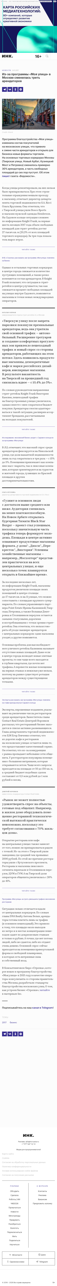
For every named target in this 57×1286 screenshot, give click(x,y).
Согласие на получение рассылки (18, 1175)
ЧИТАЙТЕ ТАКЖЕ (28, 249)
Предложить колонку (42, 1204)
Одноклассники (16, 1262)
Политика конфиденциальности (16, 1167)
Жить (14, 1236)
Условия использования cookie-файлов (20, 1171)
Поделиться (14, 1241)
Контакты (42, 1191)
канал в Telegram (42, 1008)
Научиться (14, 1245)
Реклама (42, 1195)
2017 (4, 1023)
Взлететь (14, 1228)
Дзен (43, 1255)
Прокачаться (15, 1208)
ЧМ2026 (14, 1204)
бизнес (13, 1023)
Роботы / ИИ (14, 1200)
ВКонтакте (17, 1255)
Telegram (43, 1262)
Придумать (14, 1220)
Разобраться (14, 1224)
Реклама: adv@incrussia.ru (28, 1142)
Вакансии (42, 1200)
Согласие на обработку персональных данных (24, 1162)
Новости (6, 70)
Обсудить (14, 1191)
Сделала (15, 1195)
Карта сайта (8, 1154)
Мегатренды (14, 1216)
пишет (6, 176)
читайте (45, 990)
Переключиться (14, 1232)
